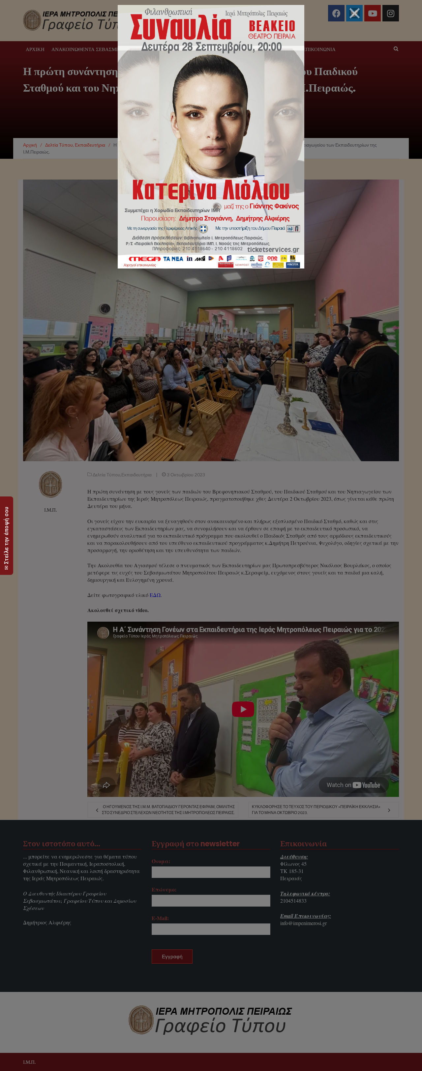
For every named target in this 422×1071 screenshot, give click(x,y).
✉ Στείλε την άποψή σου (6, 538)
